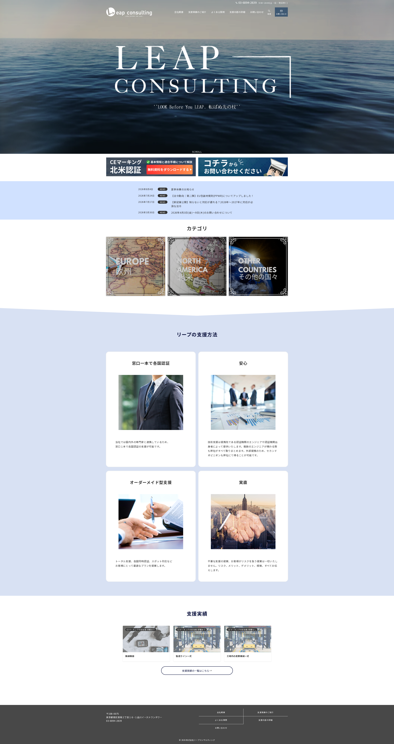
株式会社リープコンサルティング (200, 740)
